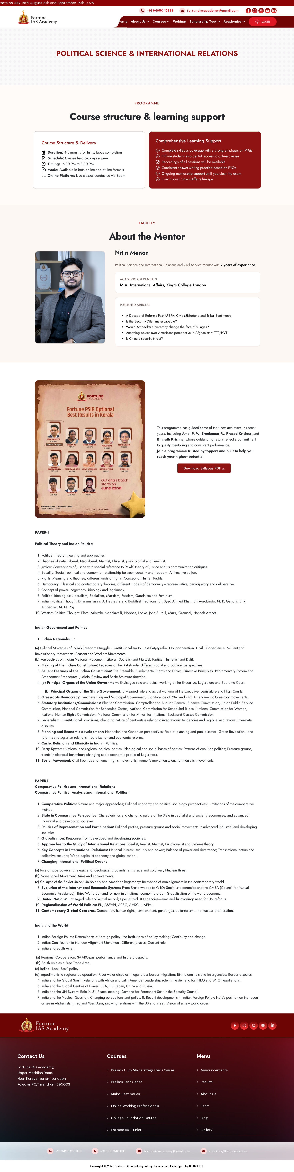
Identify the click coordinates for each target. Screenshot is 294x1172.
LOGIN (265, 21)
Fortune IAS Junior (126, 1129)
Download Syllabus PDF (202, 468)
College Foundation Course (133, 1117)
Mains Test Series (125, 1094)
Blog (204, 1117)
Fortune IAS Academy (129, 1166)
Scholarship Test (203, 21)
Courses (159, 21)
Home (122, 21)
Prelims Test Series (126, 1082)
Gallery (206, 1129)
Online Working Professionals (135, 1106)
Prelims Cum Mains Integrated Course (142, 1070)
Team (205, 1106)
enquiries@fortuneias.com (228, 1151)
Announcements (214, 1070)
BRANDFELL (196, 1166)
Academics (233, 21)
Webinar (179, 21)
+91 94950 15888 (160, 10)
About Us (138, 21)
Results (207, 1082)
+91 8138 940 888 (113, 1151)
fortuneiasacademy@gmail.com (213, 10)
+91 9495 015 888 (68, 1151)
